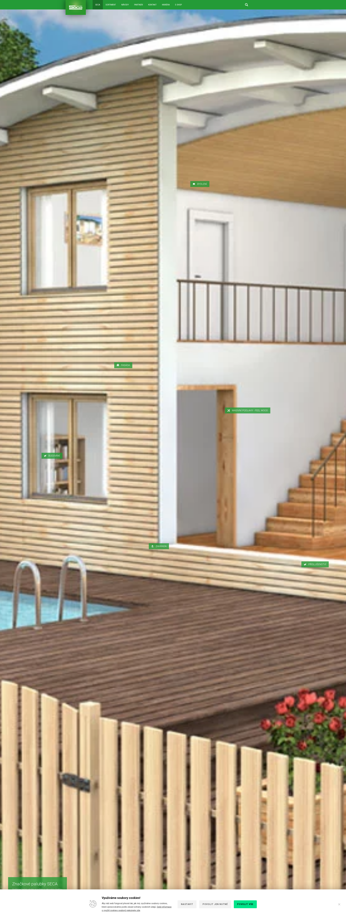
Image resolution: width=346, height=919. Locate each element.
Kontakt (152, 5)
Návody (125, 5)
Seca (97, 5)
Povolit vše (245, 904)
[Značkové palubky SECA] (76, 7)
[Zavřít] (339, 904)
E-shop (178, 5)
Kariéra (166, 5)
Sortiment (111, 5)
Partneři (138, 5)
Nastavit (187, 904)
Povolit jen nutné (215, 904)
